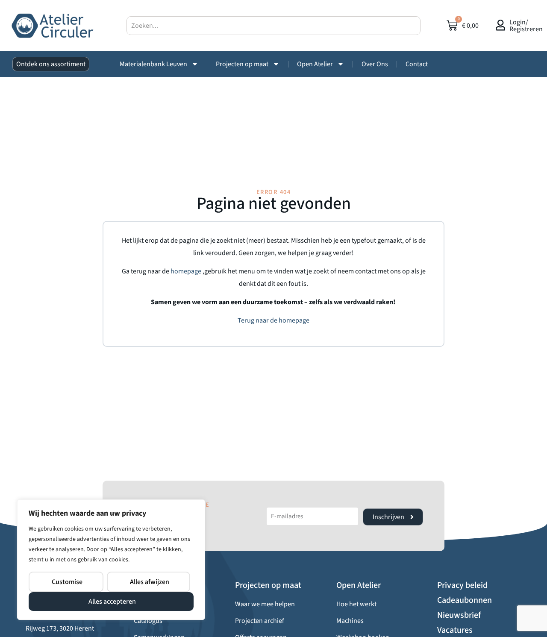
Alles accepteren (112, 601)
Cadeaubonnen (464, 600)
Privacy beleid (462, 585)
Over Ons (375, 64)
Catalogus (148, 620)
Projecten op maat (242, 64)
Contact (417, 64)
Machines (350, 620)
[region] (111, 559)
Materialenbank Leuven (153, 64)
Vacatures (455, 630)
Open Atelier (315, 64)
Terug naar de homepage (273, 320)
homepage (187, 271)
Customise (67, 582)
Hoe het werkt (356, 604)
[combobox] (273, 25)
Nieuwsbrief (459, 615)
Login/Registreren (526, 26)
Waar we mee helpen (265, 604)
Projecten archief (259, 620)
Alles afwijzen (149, 582)
